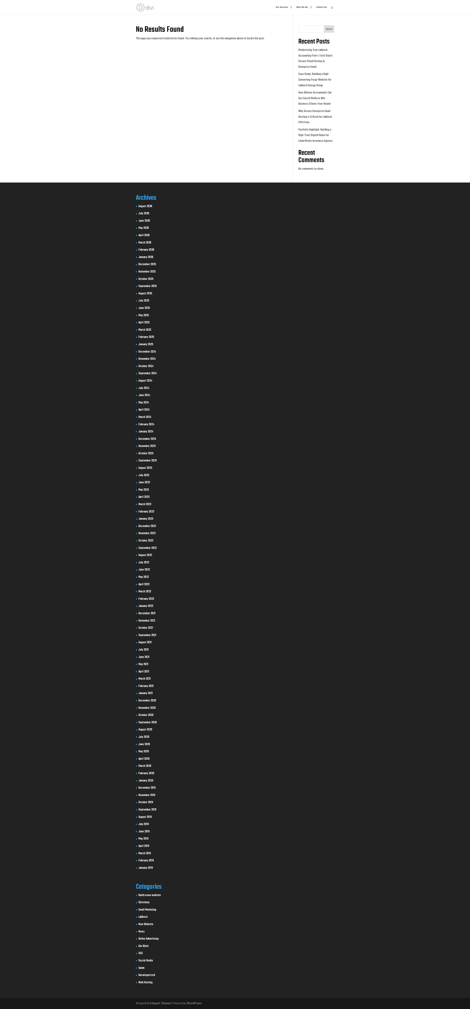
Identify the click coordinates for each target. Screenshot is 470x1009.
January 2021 (145, 693)
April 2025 (144, 322)
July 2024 (143, 388)
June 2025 (144, 308)
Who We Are (302, 7)
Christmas (144, 902)
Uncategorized (146, 975)
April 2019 (143, 846)
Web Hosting (145, 982)
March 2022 (144, 591)
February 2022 (146, 599)
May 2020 (143, 751)
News (141, 931)
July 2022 (143, 562)
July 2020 (143, 737)
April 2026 (144, 235)
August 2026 (145, 206)
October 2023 (145, 453)
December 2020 (147, 700)
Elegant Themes (160, 1003)
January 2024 (145, 431)
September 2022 (147, 548)
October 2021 (145, 628)
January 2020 (145, 780)
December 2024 (147, 351)
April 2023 (144, 497)
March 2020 (144, 766)
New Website (145, 924)
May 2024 (143, 402)
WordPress (194, 1003)
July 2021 (143, 649)
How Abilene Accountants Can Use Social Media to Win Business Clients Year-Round (315, 98)
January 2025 (145, 344)
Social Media (145, 960)
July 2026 (143, 213)
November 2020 (147, 708)
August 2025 (145, 293)
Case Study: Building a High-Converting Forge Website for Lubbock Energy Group (314, 80)
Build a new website (149, 895)
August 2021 (145, 642)
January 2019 (145, 868)
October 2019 (145, 802)
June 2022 (144, 569)
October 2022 (145, 540)
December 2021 (147, 613)
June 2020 (144, 744)
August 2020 (145, 729)
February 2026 (146, 250)
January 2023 (145, 519)
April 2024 (144, 409)
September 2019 (147, 809)
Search (329, 29)
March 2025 (144, 330)
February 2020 (146, 773)
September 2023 (147, 460)
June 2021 (143, 657)
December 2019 (147, 788)
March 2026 (144, 242)
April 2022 (143, 584)
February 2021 (146, 686)
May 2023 (143, 490)
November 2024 (147, 359)
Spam (141, 968)
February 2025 (146, 337)
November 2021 (146, 620)
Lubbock (143, 917)
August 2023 (145, 468)
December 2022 (147, 526)
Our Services (282, 7)
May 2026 (143, 228)
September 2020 (147, 722)
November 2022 (147, 533)
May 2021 (143, 664)
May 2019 (143, 838)
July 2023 (143, 475)
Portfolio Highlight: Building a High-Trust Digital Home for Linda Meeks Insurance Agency (315, 135)
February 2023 (146, 511)
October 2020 (145, 715)
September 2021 (147, 635)
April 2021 (143, 671)
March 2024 (144, 417)
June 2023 (144, 482)
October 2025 (145, 279)
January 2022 (145, 606)
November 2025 (147, 271)
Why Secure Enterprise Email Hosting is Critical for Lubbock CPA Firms (315, 117)
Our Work (143, 946)
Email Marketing (147, 909)
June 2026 (144, 221)
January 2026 (145, 257)
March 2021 (144, 678)
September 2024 (147, 373)
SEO (140, 953)
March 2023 (144, 504)
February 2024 (146, 424)
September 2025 (147, 286)
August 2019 (145, 817)
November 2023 (147, 446)
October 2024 (145, 366)
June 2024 (144, 395)
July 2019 (143, 824)
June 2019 (144, 831)
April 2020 (144, 759)
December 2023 (147, 439)
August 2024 (145, 380)
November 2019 (146, 795)
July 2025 (143, 300)
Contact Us (321, 7)
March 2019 (144, 853)
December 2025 (147, 264)
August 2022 (145, 555)
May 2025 (143, 315)
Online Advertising (148, 938)
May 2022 (143, 577)
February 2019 (146, 860)
